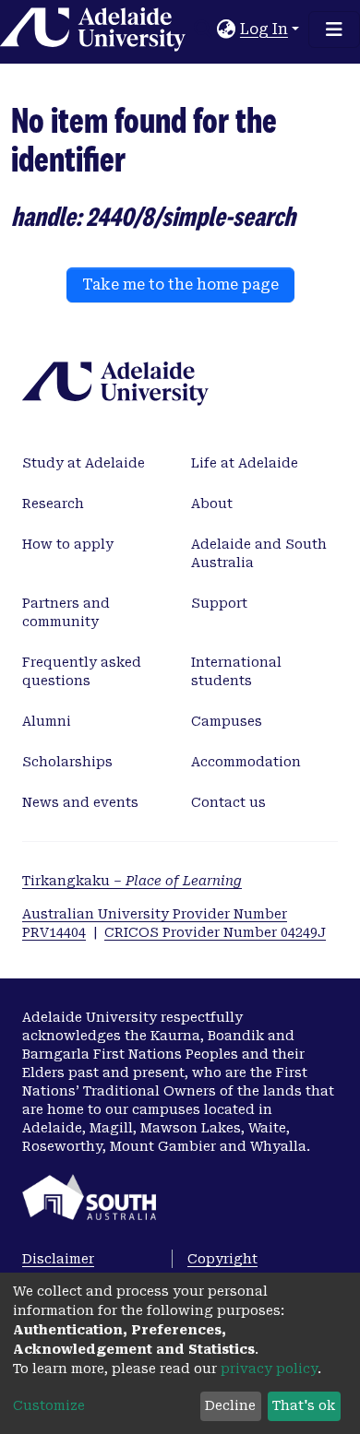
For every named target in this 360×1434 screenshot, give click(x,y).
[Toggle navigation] (334, 29)
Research (53, 503)
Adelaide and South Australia (259, 553)
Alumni (46, 721)
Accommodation (246, 761)
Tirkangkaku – (132, 880)
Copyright (222, 1258)
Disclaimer (58, 1258)
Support (219, 603)
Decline (230, 1405)
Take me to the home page (180, 284)
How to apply (68, 544)
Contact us (228, 802)
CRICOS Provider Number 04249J (215, 932)
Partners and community (66, 612)
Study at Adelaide (83, 463)
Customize (49, 1405)
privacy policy (269, 1368)
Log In (264, 29)
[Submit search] (203, 29)
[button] (226, 29)
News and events (80, 802)
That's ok (303, 1405)
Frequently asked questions (81, 671)
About (212, 503)
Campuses (226, 721)
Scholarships (67, 761)
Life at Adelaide (244, 463)
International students (236, 671)
